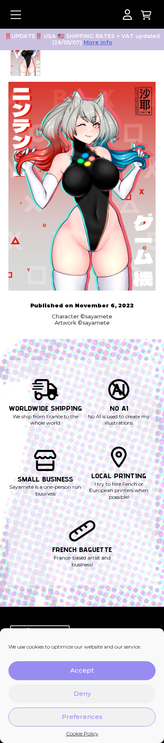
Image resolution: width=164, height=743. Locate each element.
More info (98, 42)
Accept (82, 670)
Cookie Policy (82, 734)
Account (127, 14)
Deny (82, 693)
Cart (146, 14)
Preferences (82, 717)
